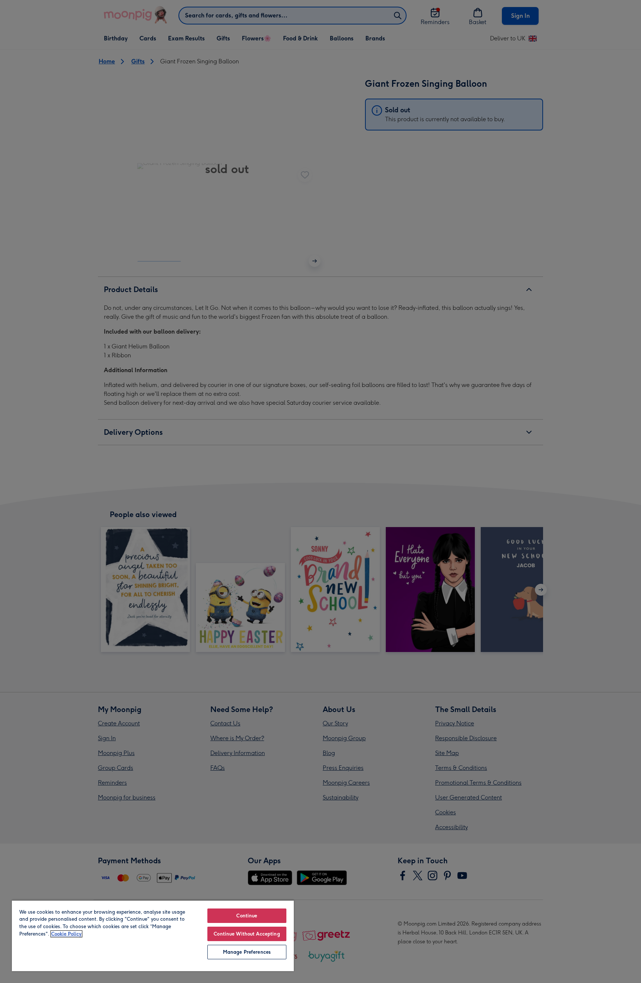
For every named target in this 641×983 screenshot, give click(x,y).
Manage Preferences (247, 952)
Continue (246, 916)
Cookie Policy (66, 934)
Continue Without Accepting (247, 934)
